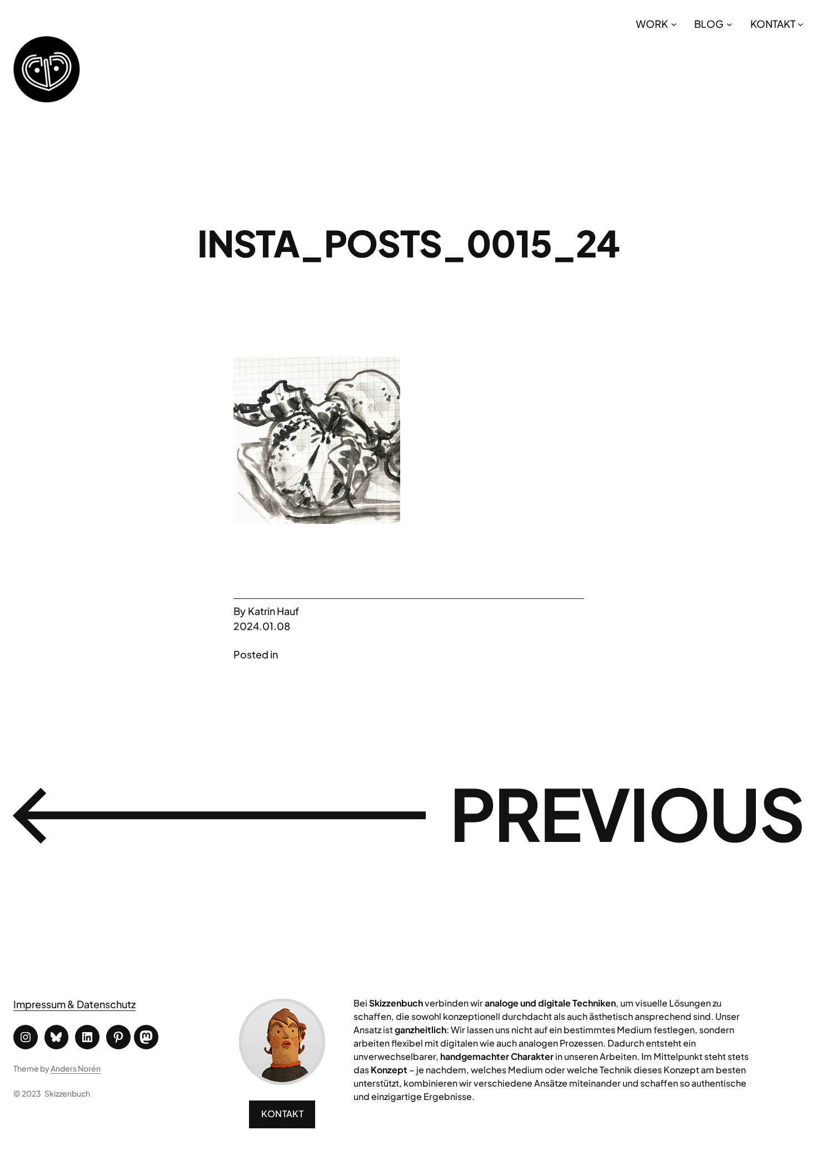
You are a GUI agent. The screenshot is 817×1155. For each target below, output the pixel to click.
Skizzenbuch (67, 1093)
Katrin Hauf (273, 610)
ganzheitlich (420, 1029)
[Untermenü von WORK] (674, 24)
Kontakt (282, 1113)
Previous (627, 813)
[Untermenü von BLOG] (729, 24)
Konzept (389, 1069)
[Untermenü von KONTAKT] (801, 24)
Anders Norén (76, 1068)
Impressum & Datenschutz (74, 1004)
